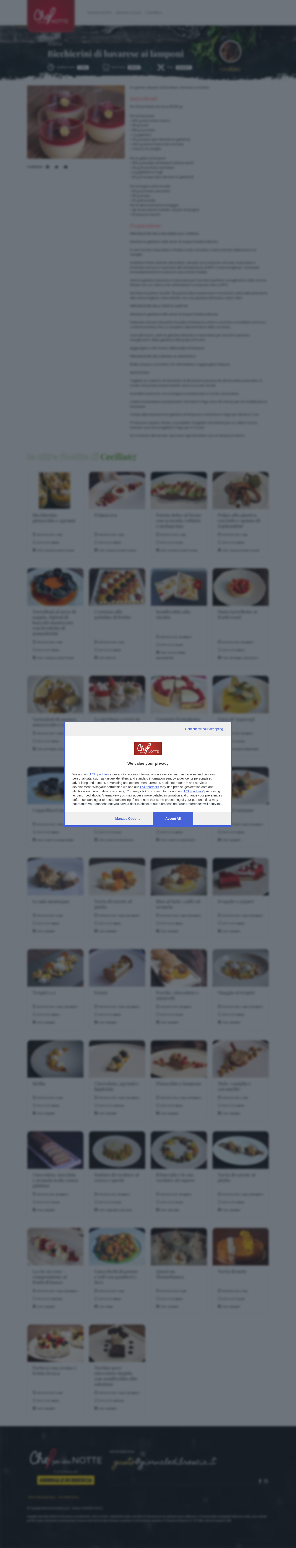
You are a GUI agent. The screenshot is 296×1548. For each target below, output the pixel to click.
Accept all (173, 818)
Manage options (127, 818)
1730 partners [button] (99, 774)
